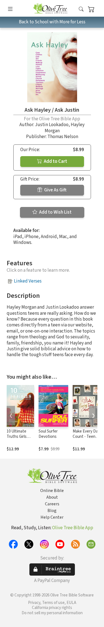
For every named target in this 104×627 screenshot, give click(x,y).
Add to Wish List (55, 212)
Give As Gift (55, 190)
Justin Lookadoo (52, 124)
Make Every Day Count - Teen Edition (86, 436)
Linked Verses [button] (28, 281)
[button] (81, 9)
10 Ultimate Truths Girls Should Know (18, 436)
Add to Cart (55, 161)
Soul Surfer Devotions (48, 433)
